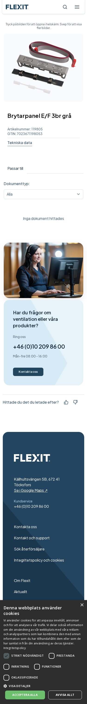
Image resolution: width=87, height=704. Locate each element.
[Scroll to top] (17, 7)
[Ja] (66, 402)
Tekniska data (19, 142)
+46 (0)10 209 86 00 (39, 346)
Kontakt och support (32, 537)
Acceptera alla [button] (25, 695)
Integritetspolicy (14, 648)
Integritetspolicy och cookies (39, 560)
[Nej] (75, 402)
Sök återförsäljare (29, 548)
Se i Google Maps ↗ (31, 490)
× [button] (82, 605)
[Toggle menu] (77, 7)
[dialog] (43, 652)
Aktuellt (20, 591)
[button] (43, 686)
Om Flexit (22, 580)
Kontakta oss (28, 371)
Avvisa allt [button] (65, 695)
